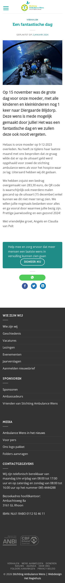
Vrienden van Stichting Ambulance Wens (30, 403)
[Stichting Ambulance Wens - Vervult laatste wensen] (32, 6)
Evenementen (12, 354)
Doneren (51, 563)
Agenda (31, 565)
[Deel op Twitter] (34, 286)
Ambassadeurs (13, 396)
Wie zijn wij (10, 326)
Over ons (44, 565)
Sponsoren (10, 389)
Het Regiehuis (32, 578)
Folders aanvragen (15, 454)
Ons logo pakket (14, 447)
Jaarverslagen (12, 361)
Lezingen (9, 347)
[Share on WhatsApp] (32, 278)
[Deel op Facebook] (25, 286)
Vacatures (9, 341)
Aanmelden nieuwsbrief (19, 368)
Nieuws (19, 565)
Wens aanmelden (32, 563)
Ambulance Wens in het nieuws (24, 433)
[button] (6, 8)
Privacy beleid (46, 568)
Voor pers (9, 440)
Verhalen (32, 20)
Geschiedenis (12, 333)
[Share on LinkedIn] (43, 286)
